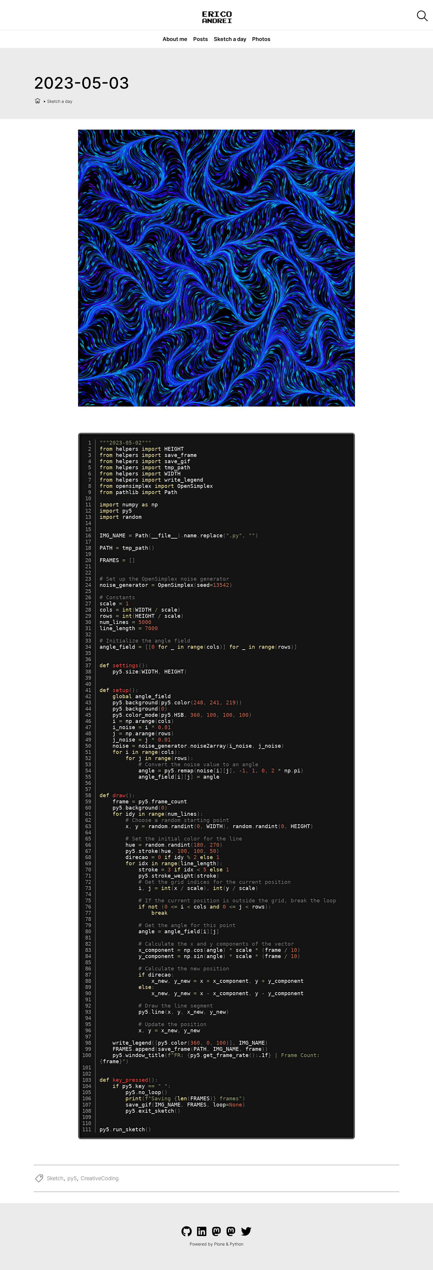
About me (175, 39)
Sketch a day (230, 39)
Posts (200, 39)
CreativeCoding (100, 1178)
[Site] (216, 16)
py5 (72, 1178)
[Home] (37, 101)
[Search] (422, 16)
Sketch (55, 1178)
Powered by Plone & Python (216, 1243)
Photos (261, 39)
